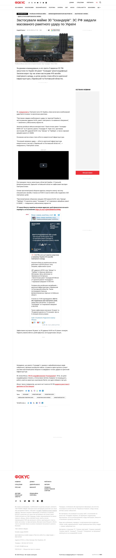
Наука (72, 7)
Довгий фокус (35, 484)
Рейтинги (90, 2)
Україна (60, 7)
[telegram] (24, 501)
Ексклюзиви (29, 7)
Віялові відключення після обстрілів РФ (60, 13)
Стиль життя (81, 7)
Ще (98, 7)
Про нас (18, 487)
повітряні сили (50, 394)
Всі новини (19, 7)
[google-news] (37, 501)
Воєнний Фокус (41, 7)
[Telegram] (34, 2)
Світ (66, 7)
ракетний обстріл (59, 397)
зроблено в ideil (97, 554)
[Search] (100, 2)
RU (97, 2)
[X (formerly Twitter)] (32, 2)
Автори (47, 484)
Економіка (91, 7)
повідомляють (24, 112)
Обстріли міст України (81, 13)
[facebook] (16, 501)
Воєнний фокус (22, 13)
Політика (52, 7)
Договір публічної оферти (18, 495)
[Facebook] (29, 2)
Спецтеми (80, 2)
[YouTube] (37, 2)
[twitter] (20, 501)
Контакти (80, 554)
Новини (18, 481)
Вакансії (33, 487)
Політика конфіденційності (67, 554)
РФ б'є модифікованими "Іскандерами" (42, 376)
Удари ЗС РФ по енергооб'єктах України (29, 16)
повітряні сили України (44, 397)
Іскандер (26, 394)
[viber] (33, 501)
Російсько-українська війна (38, 13)
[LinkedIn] (46, 2)
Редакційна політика (34, 494)
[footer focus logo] (22, 476)
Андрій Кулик (21, 30)
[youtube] (29, 501)
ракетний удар (37, 394)
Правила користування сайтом (49, 488)
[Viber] (40, 2)
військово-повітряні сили (26, 397)
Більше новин (87, 173)
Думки (71, 2)
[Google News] (43, 2)
